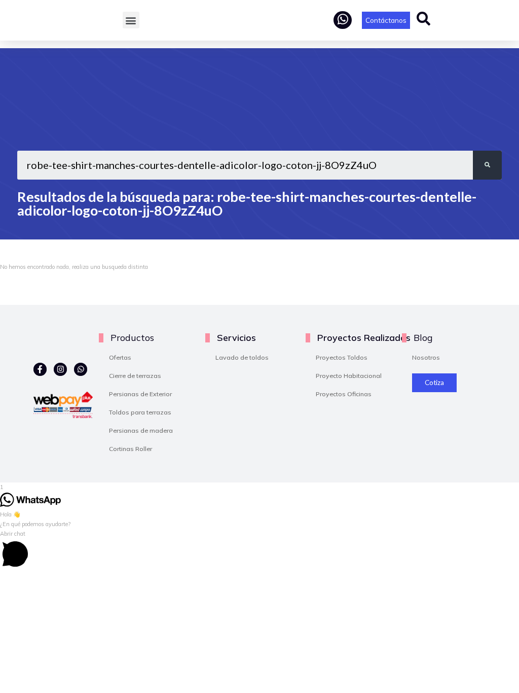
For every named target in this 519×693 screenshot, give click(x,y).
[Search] (487, 165)
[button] (131, 20)
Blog (423, 337)
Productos (132, 337)
